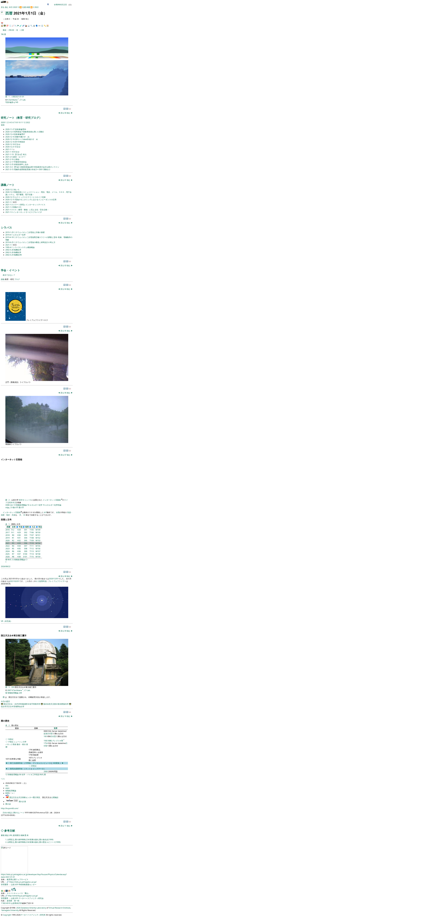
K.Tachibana (12, 100)
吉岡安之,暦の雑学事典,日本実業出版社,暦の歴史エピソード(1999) (33, 842)
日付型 (53, 736)
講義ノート (8, 185)
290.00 (11, 30)
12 (19, 7)
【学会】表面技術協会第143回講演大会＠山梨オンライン (36, 167)
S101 (25, 556)
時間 (7, 793)
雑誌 (7, 835)
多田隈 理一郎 (13, 901)
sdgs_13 (8, 507)
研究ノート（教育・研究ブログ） (21, 117)
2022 (36, 7)
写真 (7, 102)
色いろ (16, 189)
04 (65, 289)
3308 (7, 505)
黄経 (4, 30)
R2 (13, 540)
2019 (7, 538)
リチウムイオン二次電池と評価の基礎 (29, 232)
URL (10, 835)
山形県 (13, 903)
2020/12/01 (53, 578)
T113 (32, 551)
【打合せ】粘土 (20, 154)
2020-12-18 (10, 144)
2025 (7, 554)
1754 (46, 743)
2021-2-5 (9, 157)
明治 (40, 527)
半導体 (28, 763)
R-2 (12, 530)
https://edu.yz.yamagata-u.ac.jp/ (23, 882)
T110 (32, 543)
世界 (55, 728)
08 (65, 576)
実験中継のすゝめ (22, 137)
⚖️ (42, 25)
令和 (13, 527)
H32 (19, 540)
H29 (19, 532)
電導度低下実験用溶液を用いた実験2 (29, 132)
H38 (19, 556)
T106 (32, 532)
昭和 (27, 527)
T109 (32, 540)
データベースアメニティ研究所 (32, 915)
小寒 (22, 30)
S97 (25, 546)
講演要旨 (16, 835)
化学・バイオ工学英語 (31, 774)
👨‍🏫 (5, 25)
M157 (38, 551)
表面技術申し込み (21, 164)
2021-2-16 (9, 159)
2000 (46, 771)
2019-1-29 (9, 232)
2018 (7, 535)
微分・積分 (21, 744)
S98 (25, 548)
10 (20, 122)
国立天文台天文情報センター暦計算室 (24, 797)
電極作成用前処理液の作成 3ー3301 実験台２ (32, 169)
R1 (13, 538)
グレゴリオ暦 (57, 740)
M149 (38, 530)
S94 (25, 538)
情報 (50, 740)
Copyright (7, 915)
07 (65, 455)
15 (44, 505)
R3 (13, 543)
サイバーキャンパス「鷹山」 (18, 893)
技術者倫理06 (20, 129)
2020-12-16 (10, 137)
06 (65, 393)
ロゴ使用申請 (41, 581)
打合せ (17, 144)
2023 (7, 548)
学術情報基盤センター (27, 884)
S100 (25, 554)
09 (65, 631)
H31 (19, 538)
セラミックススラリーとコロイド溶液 (30, 197)
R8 (13, 556)
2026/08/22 (5, 566)
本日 (11, 7)
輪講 (11, 102)
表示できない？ (9, 275)
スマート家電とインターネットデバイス (29, 204)
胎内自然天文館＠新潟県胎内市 (56, 704)
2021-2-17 (9, 162)
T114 (32, 554)
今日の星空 (5, 701)
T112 (32, 548)
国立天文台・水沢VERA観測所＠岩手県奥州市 (22, 704)
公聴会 (16, 159)
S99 (25, 551)
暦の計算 (22, 801)
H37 (19, 554)
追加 (2, 125)
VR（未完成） (6, 621)
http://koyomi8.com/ (9, 808)
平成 (20, 527)
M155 (38, 546)
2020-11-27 (10, 129)
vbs (6, 785)
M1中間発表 (20, 142)
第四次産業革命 (16, 768)
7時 (2, 34)
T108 (32, 538)
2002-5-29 (9, 255)
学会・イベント (10, 270)
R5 (13, 548)
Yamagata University (10, 910)
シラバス (6, 227)
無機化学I (18, 255)
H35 (19, 548)
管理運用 (5, 884)
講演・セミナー (19, 157)
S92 (25, 532)
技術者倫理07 (19, 134)
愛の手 (21, 507)
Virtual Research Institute (59, 908)
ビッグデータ (38, 768)
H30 (19, 535)
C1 (26, 559)
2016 (7, 530)
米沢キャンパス (25, 500)
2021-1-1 (9, 149)
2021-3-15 (9, 169)
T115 (32, 556)
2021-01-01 (19, 96)
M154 (38, 543)
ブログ (17, 279)
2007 (9, 690)
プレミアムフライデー (57, 581)
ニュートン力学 (20, 742)
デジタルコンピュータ (42, 763)
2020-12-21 (10, 147)
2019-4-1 (9, 235)
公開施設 (54, 797)
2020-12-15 (10, 197)
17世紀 (10, 742)
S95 (25, 540)
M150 (38, 532)
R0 (13, 535)
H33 (19, 543)
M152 (38, 538)
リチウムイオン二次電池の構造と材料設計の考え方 (34, 242)
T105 (32, 530)
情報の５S (17, 207)
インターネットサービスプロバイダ (27, 212)
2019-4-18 (9, 237)
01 (65, 180)
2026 (7, 556)
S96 (25, 543)
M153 (38, 540)
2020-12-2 (9, 189)
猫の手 (15, 507)
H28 (19, 530)
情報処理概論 (21, 505)
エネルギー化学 (19, 235)
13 (14, 505)
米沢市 (19, 903)
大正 (33, 527)
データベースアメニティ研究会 (31, 898)
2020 (15, 7)
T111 (32, 546)
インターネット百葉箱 (52, 500)
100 (45, 736)
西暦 (9, 13)
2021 (7, 543)
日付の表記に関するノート (13, 812)
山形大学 (14, 884)
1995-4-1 (9, 247)
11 (22, 122)
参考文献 (9, 830)
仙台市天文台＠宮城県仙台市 (12, 706)
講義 (2, 279)
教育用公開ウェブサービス (17, 879)
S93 (25, 535)
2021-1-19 (9, 154)
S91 (25, 530)
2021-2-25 (9, 164)
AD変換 (56, 763)
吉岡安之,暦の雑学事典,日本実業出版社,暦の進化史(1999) (30, 839)
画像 (22, 835)
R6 (13, 551)
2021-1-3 (9, 204)
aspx (7, 788)
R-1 (12, 532)
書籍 (2, 835)
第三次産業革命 (16, 763)
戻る (2, 7)
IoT (45, 512)
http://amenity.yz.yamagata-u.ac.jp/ (23, 895)
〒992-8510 (5, 903)
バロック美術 (10, 744)
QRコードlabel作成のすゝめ (26, 139)
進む (7, 7)
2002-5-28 (9, 250)
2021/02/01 (14, 581)
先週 (24, 7)
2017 (7, 532)
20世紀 (33, 766)
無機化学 (17, 250)
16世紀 (10, 739)
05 (65, 331)
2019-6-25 (9, 242)
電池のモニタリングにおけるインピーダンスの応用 (35, 199)
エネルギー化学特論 (53, 505)
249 (20, 693)
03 (65, 265)
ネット (28, 768)
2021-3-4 (9, 167)
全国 (58, 512)
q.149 (15, 102)
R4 (13, 546)
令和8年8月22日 (60, 4)
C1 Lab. (23, 100)
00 (65, 113)
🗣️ (37, 25)
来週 (28, 7)
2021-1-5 (9, 212)
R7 (13, 554)
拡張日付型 (48, 733)
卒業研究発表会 (20, 162)
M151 (38, 535)
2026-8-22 (12, 502)
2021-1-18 (9, 152)
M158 (38, 554)
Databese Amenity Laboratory (33, 908)
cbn (11, 505)
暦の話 (8, 804)
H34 (19, 546)
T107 (32, 535)
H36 (19, 551)
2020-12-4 (9, 132)
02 (65, 223)
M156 (38, 548)
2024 (7, 551)
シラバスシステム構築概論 (24, 247)
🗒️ (10, 25)
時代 (9, 559)
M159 (38, 556)
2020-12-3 (9, 192)
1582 (46, 740)
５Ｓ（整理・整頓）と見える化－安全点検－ (31, 209)
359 (13, 687)
